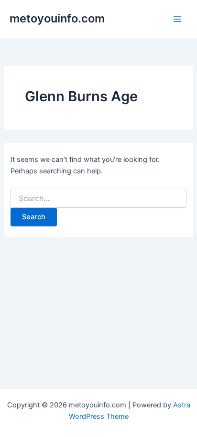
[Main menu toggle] (177, 19)
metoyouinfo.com (57, 18)
